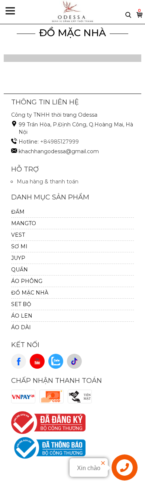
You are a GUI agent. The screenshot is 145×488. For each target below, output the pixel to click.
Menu (10, 11)
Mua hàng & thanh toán (47, 181)
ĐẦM (18, 211)
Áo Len (21, 315)
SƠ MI (19, 246)
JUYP (18, 258)
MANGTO (23, 223)
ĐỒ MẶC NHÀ (72, 33)
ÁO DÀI (21, 327)
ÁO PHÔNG (26, 281)
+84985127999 (59, 141)
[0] (139, 16)
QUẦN (19, 269)
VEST (18, 235)
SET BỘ (21, 304)
